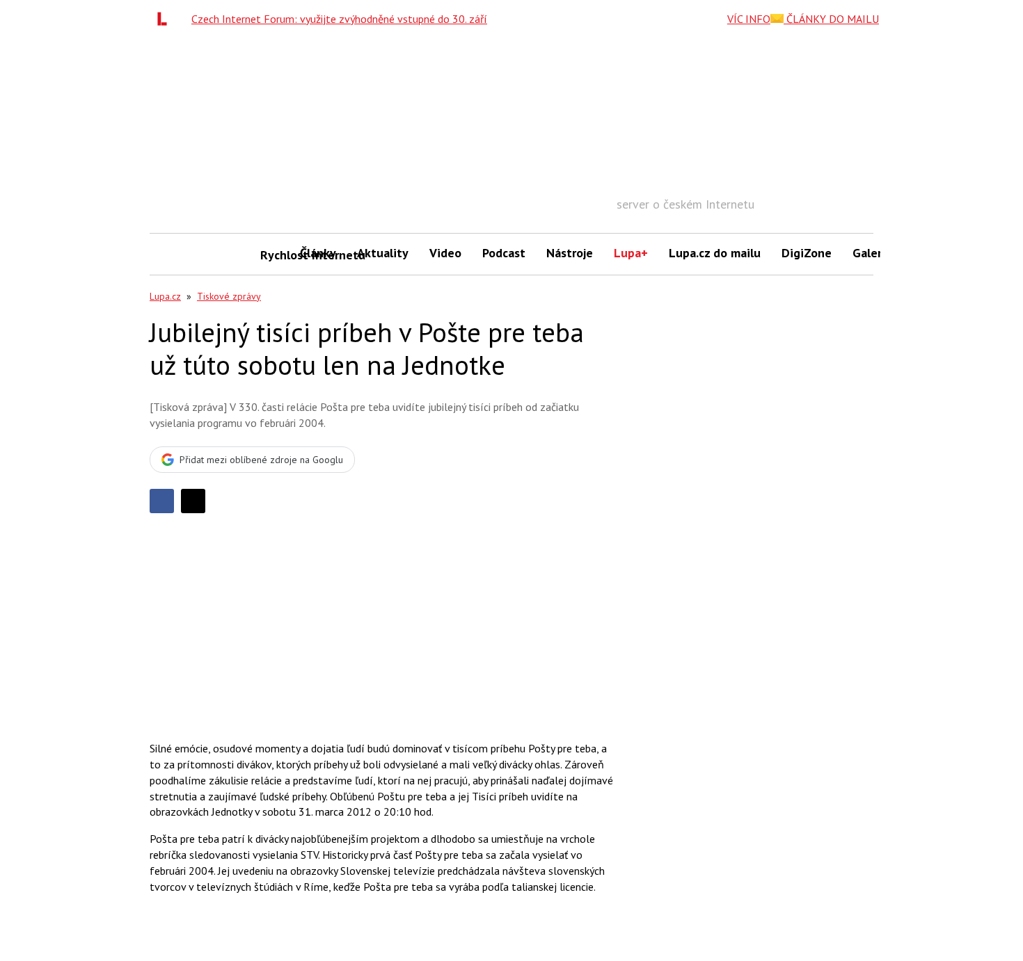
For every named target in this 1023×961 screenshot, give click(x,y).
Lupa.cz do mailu (715, 253)
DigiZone (807, 253)
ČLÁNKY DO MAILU (831, 19)
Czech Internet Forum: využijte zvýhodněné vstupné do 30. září (339, 19)
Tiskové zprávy (229, 296)
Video (445, 253)
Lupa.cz (165, 296)
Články (318, 253)
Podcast (503, 253)
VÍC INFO (748, 19)
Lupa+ (631, 253)
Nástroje (569, 253)
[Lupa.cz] (166, 18)
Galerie (872, 253)
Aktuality (383, 253)
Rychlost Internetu (275, 255)
